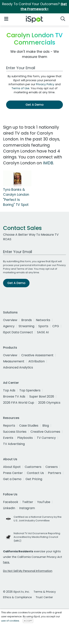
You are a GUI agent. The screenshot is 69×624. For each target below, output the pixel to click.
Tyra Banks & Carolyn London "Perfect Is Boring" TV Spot (16, 197)
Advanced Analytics (18, 367)
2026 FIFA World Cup (18, 402)
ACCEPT (28, 620)
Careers (51, 467)
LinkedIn (9, 508)
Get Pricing (33, 479)
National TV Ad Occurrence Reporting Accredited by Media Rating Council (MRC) (37, 537)
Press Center (13, 473)
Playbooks (25, 438)
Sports (43, 326)
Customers (33, 467)
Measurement (13, 361)
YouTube (43, 502)
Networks (43, 320)
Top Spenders (29, 390)
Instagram (27, 508)
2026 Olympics (49, 402)
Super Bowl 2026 (41, 396)
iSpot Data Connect (18, 332)
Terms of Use (20, 88)
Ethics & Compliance (17, 597)
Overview (10, 320)
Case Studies (28, 425)
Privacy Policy (45, 84)
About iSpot (12, 467)
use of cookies (10, 620)
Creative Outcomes (45, 431)
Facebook (10, 502)
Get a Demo (12, 479)
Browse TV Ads (14, 396)
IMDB (48, 163)
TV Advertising (14, 444)
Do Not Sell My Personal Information (27, 571)
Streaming (26, 326)
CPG (55, 326)
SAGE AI (43, 332)
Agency (9, 326)
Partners (54, 473)
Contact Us (35, 473)
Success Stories (14, 431)
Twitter (27, 502)
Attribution (36, 361)
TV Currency (46, 438)
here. (6, 562)
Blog (45, 425)
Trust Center (44, 597)
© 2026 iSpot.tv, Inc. (16, 592)
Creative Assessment (37, 355)
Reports (9, 425)
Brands (26, 320)
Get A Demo (34, 104)
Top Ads (9, 390)
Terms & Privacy (45, 592)
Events (8, 438)
